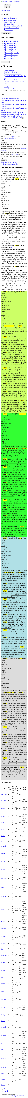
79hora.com (16, 1)
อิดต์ (2, 977)
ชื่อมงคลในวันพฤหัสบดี (11, 55)
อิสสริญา (3, 1014)
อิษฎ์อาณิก (4, 955)
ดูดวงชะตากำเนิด (9, 24)
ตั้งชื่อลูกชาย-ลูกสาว (9, 22)
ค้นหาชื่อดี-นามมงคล (10, 20)
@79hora (14, 136)
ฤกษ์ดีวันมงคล (5, 62)
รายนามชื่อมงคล (6, 33)
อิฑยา (2, 887)
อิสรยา (3, 991)
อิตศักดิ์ (6, 1091)
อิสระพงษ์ (3, 999)
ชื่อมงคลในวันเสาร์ (10, 58)
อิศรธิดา (3, 836)
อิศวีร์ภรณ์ (4, 928)
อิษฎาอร (3, 936)
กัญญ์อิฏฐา (4, 878)
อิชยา (2, 841)
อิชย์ (2, 949)
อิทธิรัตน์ (3, 816)
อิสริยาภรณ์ (4, 1058)
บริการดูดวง (4, 142)
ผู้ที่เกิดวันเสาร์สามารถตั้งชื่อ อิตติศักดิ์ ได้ (11, 118)
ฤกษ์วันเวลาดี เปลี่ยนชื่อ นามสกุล (14, 80)
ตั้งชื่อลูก (21, 1095)
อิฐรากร (3, 1021)
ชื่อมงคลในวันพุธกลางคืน (12, 53)
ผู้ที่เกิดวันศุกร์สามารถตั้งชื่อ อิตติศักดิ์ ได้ (11, 116)
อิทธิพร (3, 962)
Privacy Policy (6, 1095)
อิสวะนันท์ (3, 861)
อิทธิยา (3, 970)
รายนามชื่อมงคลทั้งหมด (11, 41)
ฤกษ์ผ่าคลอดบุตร (9, 70)
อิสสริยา (3, 943)
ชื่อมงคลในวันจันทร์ (10, 47)
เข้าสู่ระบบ (6, 7)
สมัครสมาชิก (7, 4)
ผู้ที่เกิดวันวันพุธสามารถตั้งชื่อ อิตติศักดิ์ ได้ (12, 112)
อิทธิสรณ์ (3, 1035)
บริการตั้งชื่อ (4, 160)
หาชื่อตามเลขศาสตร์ (10, 43)
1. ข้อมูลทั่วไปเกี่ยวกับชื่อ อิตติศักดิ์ (10, 98)
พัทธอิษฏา (4, 808)
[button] (5, 10)
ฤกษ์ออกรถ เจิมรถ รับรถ (11, 72)
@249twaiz (15, 154)
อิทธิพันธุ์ (3, 1027)
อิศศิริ (2, 1049)
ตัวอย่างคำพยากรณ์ (10, 138)
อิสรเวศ (3, 1007)
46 (10, 181)
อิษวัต (2, 822)
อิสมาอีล (3, 1079)
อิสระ (2, 1073)
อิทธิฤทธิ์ (3, 846)
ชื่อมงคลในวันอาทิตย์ (10, 45)
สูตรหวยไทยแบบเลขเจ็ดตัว (12, 28)
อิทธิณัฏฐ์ (3, 1067)
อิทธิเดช (3, 869)
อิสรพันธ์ (3, 829)
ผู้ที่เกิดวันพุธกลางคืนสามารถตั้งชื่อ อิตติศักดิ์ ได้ (13, 114)
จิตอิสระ (3, 909)
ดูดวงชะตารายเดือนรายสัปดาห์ (13, 26)
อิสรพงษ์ (3, 983)
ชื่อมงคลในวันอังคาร (10, 49)
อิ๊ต (4, 1089)
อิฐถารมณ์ (4, 794)
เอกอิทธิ (3, 921)
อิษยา (2, 1043)
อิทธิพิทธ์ (3, 896)
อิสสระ (3, 1085)
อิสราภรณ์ (4, 800)
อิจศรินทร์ (3, 853)
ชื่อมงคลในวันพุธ (9, 51)
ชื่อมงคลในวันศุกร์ (10, 57)
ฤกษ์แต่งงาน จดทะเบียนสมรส (13, 74)
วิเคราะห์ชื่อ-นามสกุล (11, 18)
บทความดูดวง (9, 30)
